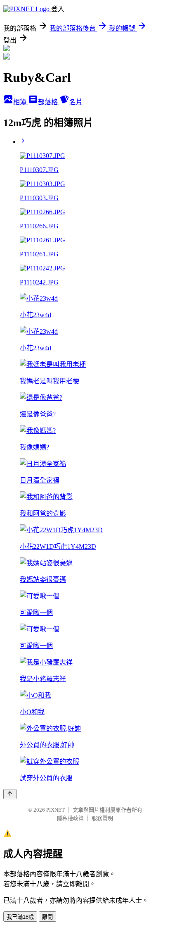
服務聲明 (102, 818)
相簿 (20, 101)
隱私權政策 (70, 818)
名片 (76, 101)
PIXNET (55, 810)
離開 (47, 917)
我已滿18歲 (20, 917)
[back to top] (10, 794)
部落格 (48, 101)
